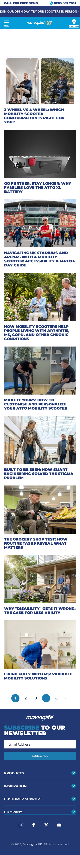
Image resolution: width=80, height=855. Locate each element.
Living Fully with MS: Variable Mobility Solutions (38, 676)
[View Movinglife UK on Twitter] (46, 825)
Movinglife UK (32, 844)
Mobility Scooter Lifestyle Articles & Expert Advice (37, 44)
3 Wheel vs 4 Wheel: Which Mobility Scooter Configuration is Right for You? (34, 116)
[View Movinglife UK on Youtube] (59, 825)
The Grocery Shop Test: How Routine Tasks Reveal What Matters (35, 543)
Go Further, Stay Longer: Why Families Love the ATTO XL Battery (37, 187)
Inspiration (15, 786)
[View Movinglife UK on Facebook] (33, 825)
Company (13, 812)
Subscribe (40, 756)
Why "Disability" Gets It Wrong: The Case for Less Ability (39, 610)
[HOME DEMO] (74, 21)
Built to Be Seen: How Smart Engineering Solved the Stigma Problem (38, 473)
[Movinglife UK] (40, 23)
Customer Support (23, 799)
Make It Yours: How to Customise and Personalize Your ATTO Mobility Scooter (35, 404)
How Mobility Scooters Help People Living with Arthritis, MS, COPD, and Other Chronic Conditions (36, 332)
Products (14, 773)
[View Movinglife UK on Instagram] (21, 825)
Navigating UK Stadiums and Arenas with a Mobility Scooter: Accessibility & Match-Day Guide (39, 259)
